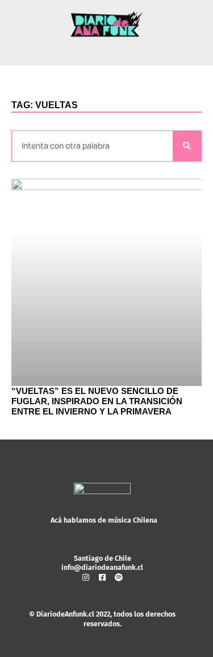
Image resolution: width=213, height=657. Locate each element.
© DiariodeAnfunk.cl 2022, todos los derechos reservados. (102, 618)
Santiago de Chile (102, 558)
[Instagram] (86, 577)
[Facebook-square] (102, 577)
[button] (107, 50)
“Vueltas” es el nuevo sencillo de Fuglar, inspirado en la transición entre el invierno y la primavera (96, 401)
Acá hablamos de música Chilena (104, 520)
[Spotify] (119, 577)
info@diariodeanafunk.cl (102, 567)
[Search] (187, 146)
